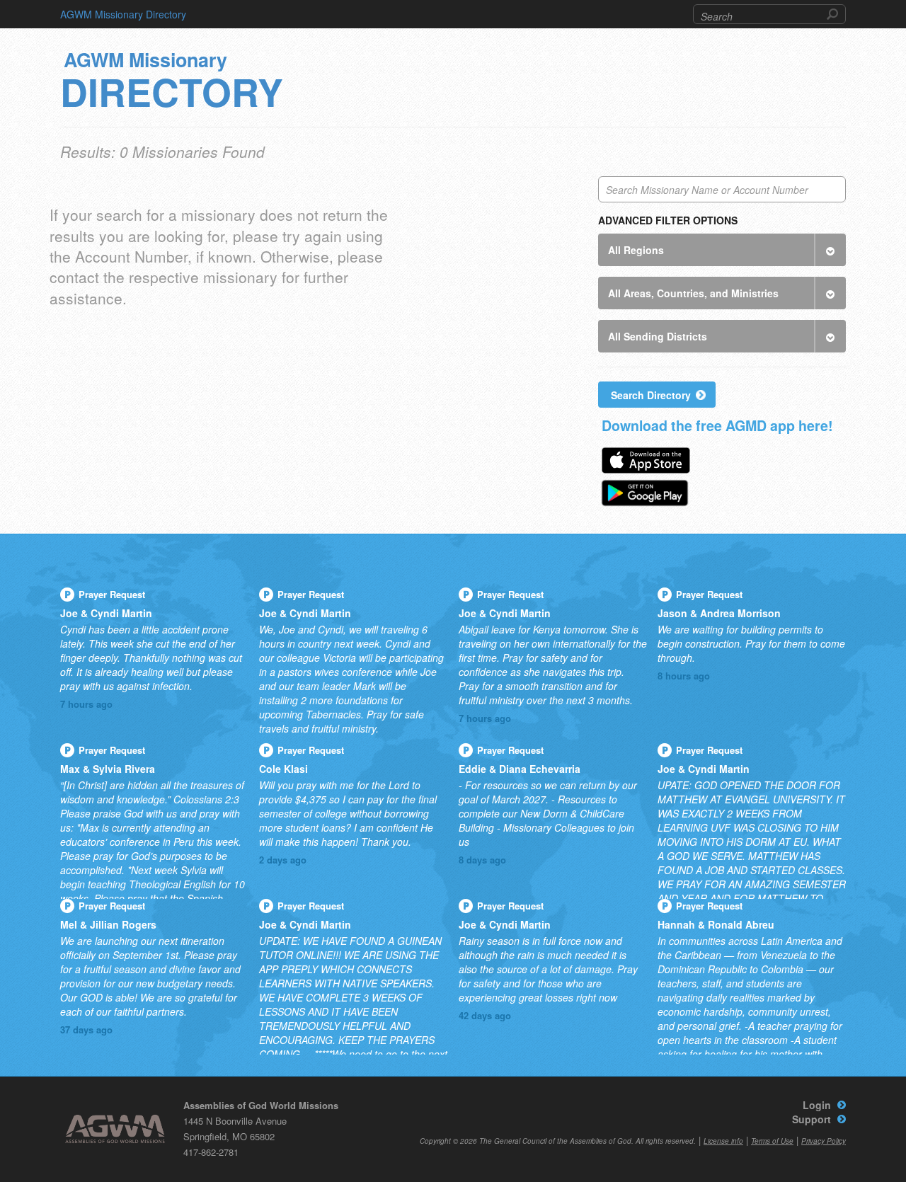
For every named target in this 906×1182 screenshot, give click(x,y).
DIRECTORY (171, 84)
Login (817, 1105)
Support (811, 1119)
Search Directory (651, 395)
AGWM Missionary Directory (123, 14)
